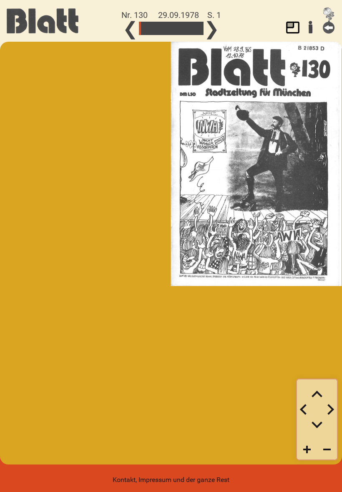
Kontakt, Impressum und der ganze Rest (171, 480)
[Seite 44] (186, 28)
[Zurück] (328, 20)
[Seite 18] (159, 28)
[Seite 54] (196, 28)
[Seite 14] (154, 28)
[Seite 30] (171, 28)
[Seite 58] (200, 28)
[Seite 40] (182, 28)
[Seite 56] (198, 28)
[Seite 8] (148, 28)
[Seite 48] (190, 28)
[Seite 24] (165, 28)
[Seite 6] (146, 28)
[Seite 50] (192, 28)
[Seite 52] (194, 28)
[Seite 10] (150, 28)
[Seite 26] (167, 28)
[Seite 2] (142, 28)
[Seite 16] (157, 28)
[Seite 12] (152, 28)
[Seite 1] (140, 28)
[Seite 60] (202, 28)
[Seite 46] (188, 28)
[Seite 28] (169, 28)
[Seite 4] (144, 28)
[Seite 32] (173, 28)
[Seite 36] (177, 28)
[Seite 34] (175, 28)
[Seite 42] (184, 28)
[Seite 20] (161, 28)
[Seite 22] (163, 28)
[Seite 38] (180, 28)
